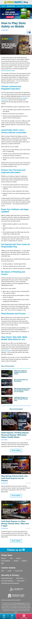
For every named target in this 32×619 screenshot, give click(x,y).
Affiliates (24, 561)
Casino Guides (21, 6)
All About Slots (11, 6)
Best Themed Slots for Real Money (21, 380)
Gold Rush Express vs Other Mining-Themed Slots (21, 399)
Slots (2, 571)
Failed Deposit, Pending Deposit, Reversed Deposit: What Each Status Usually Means (15, 435)
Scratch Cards (19, 571)
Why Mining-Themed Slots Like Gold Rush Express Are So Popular (22, 390)
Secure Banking (5, 561)
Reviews (28, 6)
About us (3, 558)
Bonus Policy (19, 578)
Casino (9, 571)
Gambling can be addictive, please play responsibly (10, 600)
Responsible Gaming (7, 578)
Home (3, 6)
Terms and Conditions (7, 580)
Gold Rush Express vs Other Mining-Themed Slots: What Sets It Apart (15, 523)
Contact (18, 558)
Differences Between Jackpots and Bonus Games (20, 372)
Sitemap (16, 561)
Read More (16, 450)
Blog (2, 563)
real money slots (20, 603)
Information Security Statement (10, 583)
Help (11, 558)
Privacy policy (20, 580)
